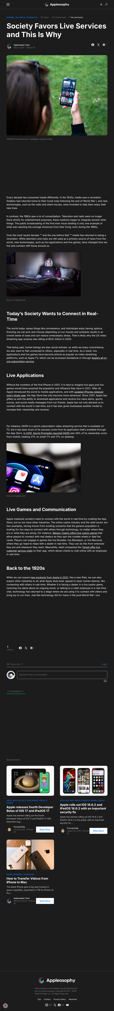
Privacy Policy (60, 999)
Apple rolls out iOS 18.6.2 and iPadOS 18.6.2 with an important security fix (83, 808)
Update (10, 803)
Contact (47, 999)
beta (15, 800)
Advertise (73, 999)
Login (104, 664)
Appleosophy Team (22, 45)
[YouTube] (67, 1005)
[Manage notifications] (5, 1005)
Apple (9, 800)
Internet (11, 17)
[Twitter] (55, 1005)
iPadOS (22, 17)
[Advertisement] (60, 167)
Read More (45, 829)
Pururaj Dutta (19, 827)
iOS (17, 17)
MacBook (18, 874)
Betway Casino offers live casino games (75, 533)
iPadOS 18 (86, 800)
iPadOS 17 (43, 800)
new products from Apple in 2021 (49, 577)
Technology (32, 17)
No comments (77, 17)
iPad (29, 800)
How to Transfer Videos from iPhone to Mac (27, 880)
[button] (8, 4)
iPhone (94, 800)
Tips (39, 999)
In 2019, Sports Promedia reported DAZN (46, 433)
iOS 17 (24, 800)
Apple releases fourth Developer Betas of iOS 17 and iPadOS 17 (30, 809)
